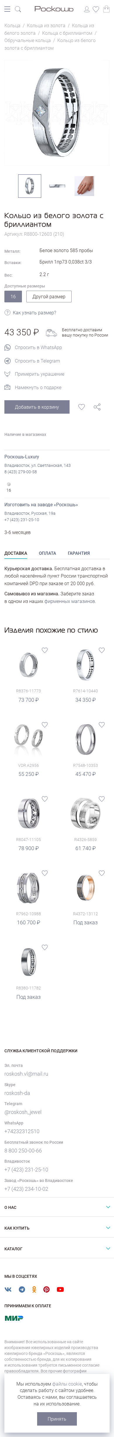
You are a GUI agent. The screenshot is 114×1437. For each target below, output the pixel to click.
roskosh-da (17, 1093)
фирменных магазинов (69, 601)
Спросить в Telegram (37, 361)
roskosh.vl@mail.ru (26, 1074)
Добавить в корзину (37, 407)
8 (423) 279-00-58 (20, 471)
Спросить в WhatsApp (38, 347)
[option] (57, 113)
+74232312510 (21, 1131)
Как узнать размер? (34, 313)
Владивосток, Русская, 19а (30, 513)
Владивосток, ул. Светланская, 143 (37, 465)
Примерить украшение (39, 374)
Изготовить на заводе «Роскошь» (41, 504)
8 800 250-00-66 (23, 1150)
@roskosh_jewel (23, 1112)
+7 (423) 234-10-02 (26, 1189)
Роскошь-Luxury (21, 457)
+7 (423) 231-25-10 (21, 519)
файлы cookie (67, 1384)
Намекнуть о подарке (38, 387)
